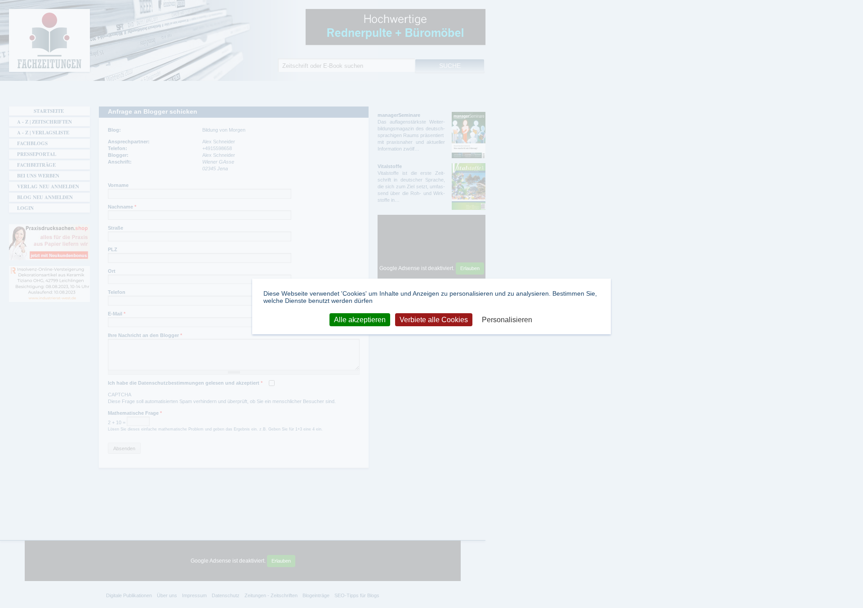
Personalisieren (507, 319)
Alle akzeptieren (360, 319)
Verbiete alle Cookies (434, 319)
